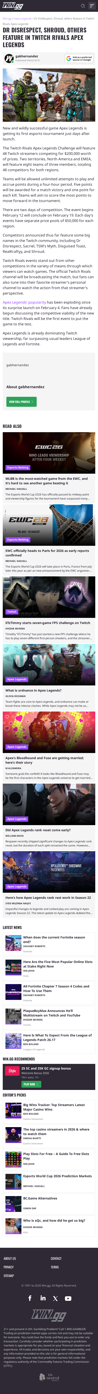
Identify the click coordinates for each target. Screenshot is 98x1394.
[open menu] (92, 6)
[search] (83, 6)
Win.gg (7, 18)
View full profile (19, 402)
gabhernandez (26, 56)
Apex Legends (23, 18)
